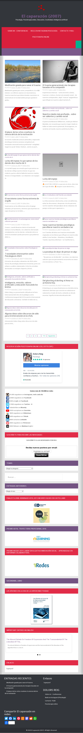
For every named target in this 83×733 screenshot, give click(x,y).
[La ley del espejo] (60, 165)
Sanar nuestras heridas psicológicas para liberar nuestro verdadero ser (58, 226)
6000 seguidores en (19, 416)
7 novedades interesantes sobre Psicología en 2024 (19, 255)
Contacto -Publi (67, 31)
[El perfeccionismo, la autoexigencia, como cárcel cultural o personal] (22, 220)
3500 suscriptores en (20, 410)
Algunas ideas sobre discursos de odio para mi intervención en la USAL (22, 314)
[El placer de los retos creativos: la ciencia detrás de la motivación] (22, 118)
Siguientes (51, 336)
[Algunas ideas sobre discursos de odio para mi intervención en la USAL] (22, 309)
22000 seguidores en (20, 398)
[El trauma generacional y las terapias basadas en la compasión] (60, 71)
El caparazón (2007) (41, 16)
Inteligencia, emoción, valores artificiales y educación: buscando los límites (21, 284)
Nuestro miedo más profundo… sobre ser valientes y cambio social (59, 115)
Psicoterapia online (40, 37)
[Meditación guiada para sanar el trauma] (22, 71)
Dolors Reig (26, 87)
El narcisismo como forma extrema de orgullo (22, 199)
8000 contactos (18, 420)
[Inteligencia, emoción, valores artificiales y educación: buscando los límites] (22, 278)
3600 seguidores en (20, 413)
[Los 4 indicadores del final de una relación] (57, 195)
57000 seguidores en (20, 404)
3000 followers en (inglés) (21, 426)
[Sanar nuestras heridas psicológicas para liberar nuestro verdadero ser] (60, 220)
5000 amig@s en (19, 401)
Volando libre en (18, 407)
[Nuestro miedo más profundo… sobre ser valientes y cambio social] (60, 109)
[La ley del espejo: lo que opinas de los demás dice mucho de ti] (22, 156)
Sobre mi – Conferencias (18, 31)
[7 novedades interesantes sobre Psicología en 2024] (22, 249)
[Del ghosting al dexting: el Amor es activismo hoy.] (60, 277)
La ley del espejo (50, 179)
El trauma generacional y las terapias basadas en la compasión (59, 86)
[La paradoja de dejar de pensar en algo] (56, 248)
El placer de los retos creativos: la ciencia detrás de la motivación (20, 133)
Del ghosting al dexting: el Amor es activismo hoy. (58, 281)
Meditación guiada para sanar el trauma (22, 85)
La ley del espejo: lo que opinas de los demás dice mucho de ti (21, 162)
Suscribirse (41, 455)
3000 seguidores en (19, 423)
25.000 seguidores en (26, 394)
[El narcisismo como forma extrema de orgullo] (21, 195)
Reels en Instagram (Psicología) (44, 31)
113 (44, 336)
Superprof (9, 668)
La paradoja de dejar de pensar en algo (60, 252)
